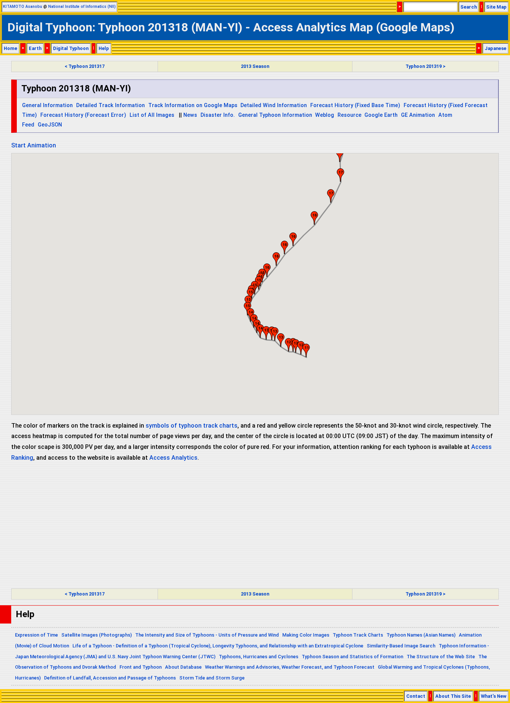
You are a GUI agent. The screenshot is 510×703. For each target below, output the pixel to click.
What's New (493, 696)
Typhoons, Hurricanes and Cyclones (258, 656)
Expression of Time (36, 635)
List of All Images (152, 115)
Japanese (495, 48)
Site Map (496, 7)
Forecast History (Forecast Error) (83, 115)
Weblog (324, 115)
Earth (35, 48)
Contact (415, 696)
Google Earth (381, 115)
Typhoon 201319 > (425, 66)
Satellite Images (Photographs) (96, 635)
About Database (183, 667)
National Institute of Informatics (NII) (82, 6)
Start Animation (33, 145)
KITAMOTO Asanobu (22, 6)
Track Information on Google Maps (192, 105)
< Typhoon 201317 (85, 66)
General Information (47, 105)
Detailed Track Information (110, 105)
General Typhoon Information (275, 115)
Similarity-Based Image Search (401, 646)
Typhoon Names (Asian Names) (420, 635)
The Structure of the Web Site (441, 656)
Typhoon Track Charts (358, 635)
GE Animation (418, 115)
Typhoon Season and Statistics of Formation (352, 656)
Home (10, 48)
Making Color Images (305, 635)
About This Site (453, 696)
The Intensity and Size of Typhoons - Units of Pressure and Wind (207, 635)
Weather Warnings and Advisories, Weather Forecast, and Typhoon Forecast (289, 667)
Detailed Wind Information (273, 105)
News (190, 115)
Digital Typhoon (70, 48)
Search (468, 7)
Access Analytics (173, 457)
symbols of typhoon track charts (191, 425)
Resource (349, 115)
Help (104, 48)
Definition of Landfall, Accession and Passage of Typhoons (110, 678)
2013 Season (255, 66)
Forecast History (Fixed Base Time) (355, 105)
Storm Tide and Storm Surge (212, 678)
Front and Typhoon (140, 667)
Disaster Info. (217, 115)
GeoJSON (50, 125)
